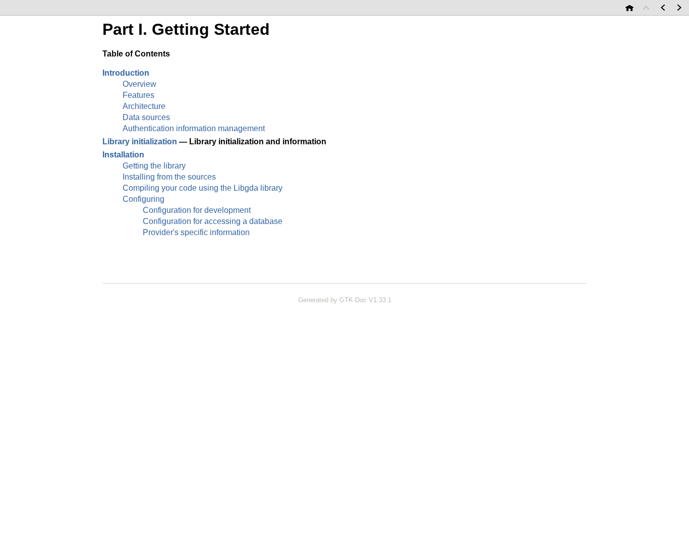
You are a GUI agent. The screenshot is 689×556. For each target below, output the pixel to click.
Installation (123, 154)
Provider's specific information (196, 232)
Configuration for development (197, 210)
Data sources (146, 117)
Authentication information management (194, 128)
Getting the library (154, 165)
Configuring (143, 199)
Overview (139, 84)
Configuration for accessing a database (212, 221)
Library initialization (139, 141)
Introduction (125, 73)
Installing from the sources (169, 177)
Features (138, 95)
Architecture (144, 106)
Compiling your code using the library (202, 188)
